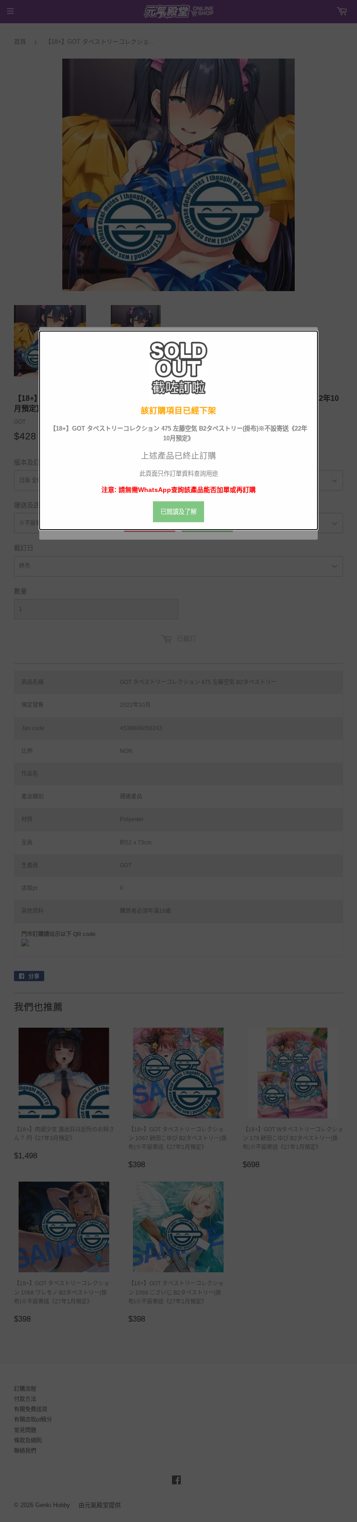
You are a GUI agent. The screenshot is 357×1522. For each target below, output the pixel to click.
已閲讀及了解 (178, 511)
